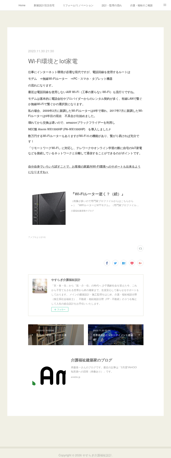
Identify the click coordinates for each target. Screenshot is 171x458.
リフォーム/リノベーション (78, 5)
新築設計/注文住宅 (44, 5)
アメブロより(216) (37, 237)
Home (22, 5)
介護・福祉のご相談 (141, 5)
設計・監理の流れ (112, 5)
